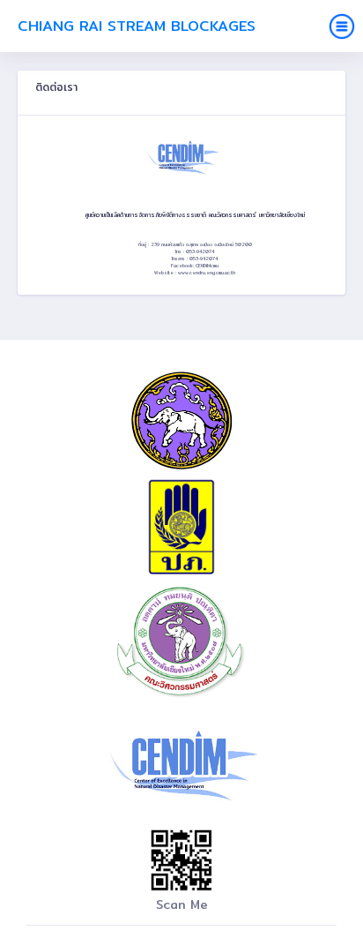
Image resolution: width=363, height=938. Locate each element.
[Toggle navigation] (342, 26)
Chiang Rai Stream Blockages (137, 25)
